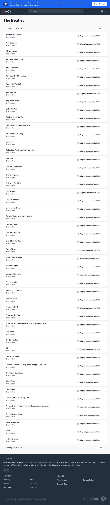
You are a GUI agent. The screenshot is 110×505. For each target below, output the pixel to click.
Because (10, 142)
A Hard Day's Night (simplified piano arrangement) (27, 406)
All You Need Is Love (14, 59)
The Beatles (10, 37)
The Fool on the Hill (14, 290)
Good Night (11, 389)
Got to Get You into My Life (17, 398)
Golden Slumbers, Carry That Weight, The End (26, 365)
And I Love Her (12, 68)
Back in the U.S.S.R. (14, 117)
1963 (98, 52)
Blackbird (10, 158)
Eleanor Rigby (12, 266)
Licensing (7, 487)
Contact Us (34, 483)
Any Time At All (12, 101)
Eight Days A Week (14, 257)
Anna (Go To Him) (13, 84)
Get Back (10, 332)
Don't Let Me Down (14, 241)
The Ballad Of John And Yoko (18, 125)
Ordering (6, 479)
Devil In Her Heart (13, 208)
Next (100, 28)
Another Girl (11, 92)
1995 (98, 308)
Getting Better (12, 340)
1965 (98, 44)
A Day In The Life (13, 183)
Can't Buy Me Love (14, 167)
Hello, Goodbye (12, 422)
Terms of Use (62, 480)
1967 (98, 61)
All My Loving (11, 51)
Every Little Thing (13, 274)
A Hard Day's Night (14, 414)
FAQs (32, 479)
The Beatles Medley (14, 134)
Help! (8, 431)
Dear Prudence (12, 200)
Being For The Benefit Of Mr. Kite (20, 150)
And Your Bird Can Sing (16, 76)
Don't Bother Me (13, 233)
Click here (19, 5)
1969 (98, 36)
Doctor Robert (12, 224)
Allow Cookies (99, 4)
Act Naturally (12, 43)
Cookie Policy (62, 484)
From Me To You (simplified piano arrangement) (26, 323)
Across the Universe (15, 35)
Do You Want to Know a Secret (19, 216)
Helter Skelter (12, 439)
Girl (7, 348)
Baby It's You (11, 109)
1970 (98, 300)
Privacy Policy (88, 480)
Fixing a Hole (11, 282)
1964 (98, 69)
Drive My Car (11, 249)
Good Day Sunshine (14, 373)
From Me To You (13, 315)
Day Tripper (11, 191)
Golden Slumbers (13, 356)
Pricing (6, 483)
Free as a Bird (12, 307)
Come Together (12, 175)
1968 (98, 118)
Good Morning (12, 381)
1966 (98, 77)
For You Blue (11, 299)
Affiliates (33, 487)
